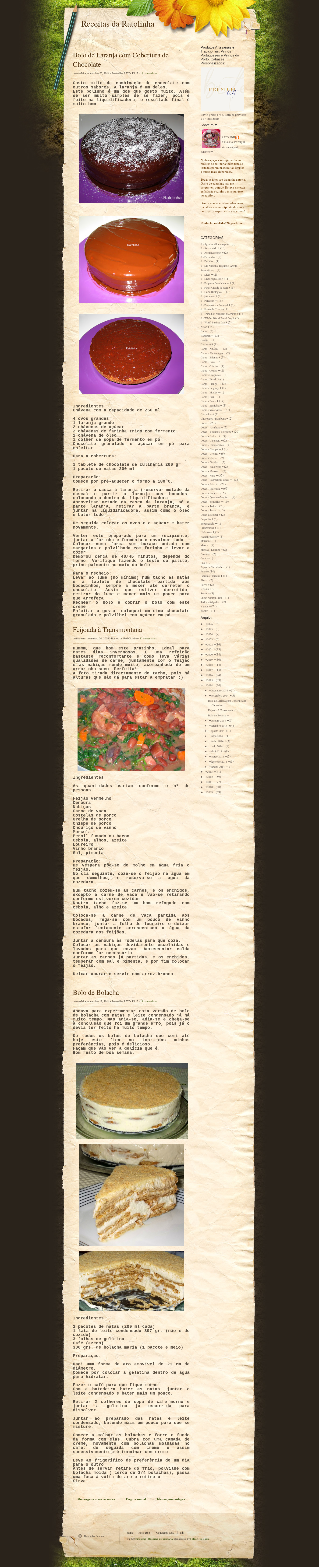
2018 (210, 664)
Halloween (206, 532)
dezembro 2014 (220, 690)
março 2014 (218, 756)
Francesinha (207, 527)
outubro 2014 (219, 720)
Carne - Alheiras (210, 349)
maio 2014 (217, 746)
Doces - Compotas (211, 449)
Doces (204, 423)
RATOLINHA (229, 137)
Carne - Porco (208, 401)
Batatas (205, 340)
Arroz (204, 327)
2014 (210, 685)
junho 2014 (217, 741)
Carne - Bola (208, 362)
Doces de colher (209, 514)
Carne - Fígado (209, 379)
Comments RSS (165, 1532)
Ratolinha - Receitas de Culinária (154, 1539)
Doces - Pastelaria (210, 488)
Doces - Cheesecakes (212, 445)
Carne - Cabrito (209, 366)
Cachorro (206, 344)
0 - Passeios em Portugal (214, 305)
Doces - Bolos (208, 436)
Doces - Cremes (209, 453)
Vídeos (204, 606)
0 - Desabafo (208, 257)
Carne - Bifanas (209, 357)
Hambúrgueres (209, 536)
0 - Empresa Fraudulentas (215, 283)
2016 (210, 675)
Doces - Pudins (209, 493)
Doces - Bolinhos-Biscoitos (216, 431)
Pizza (203, 580)
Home (130, 1532)
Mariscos (206, 541)
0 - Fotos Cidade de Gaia (214, 287)
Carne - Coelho (209, 370)
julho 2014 (217, 736)
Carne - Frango (209, 384)
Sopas (204, 593)
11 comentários (148, 73)
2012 (210, 776)
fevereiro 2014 (219, 761)
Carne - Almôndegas (212, 353)
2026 (210, 624)
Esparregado (207, 523)
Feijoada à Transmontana (107, 629)
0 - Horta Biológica (211, 292)
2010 (210, 787)
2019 (210, 659)
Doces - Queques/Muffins (215, 497)
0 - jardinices (208, 296)
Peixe (204, 571)
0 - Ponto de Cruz (210, 309)
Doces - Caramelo (210, 440)
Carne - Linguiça (210, 388)
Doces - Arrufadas (211, 427)
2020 (210, 654)
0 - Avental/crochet (211, 252)
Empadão (206, 519)
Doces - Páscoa (209, 484)
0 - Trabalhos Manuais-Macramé (218, 314)
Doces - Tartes (208, 506)
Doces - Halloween (211, 466)
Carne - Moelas (209, 392)
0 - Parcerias (207, 300)
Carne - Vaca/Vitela (211, 410)
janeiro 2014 (218, 766)
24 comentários (148, 1001)
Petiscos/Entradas (210, 576)
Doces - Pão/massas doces (215, 479)
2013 (210, 771)
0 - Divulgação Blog (212, 278)
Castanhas (206, 414)
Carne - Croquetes (211, 375)
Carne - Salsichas (210, 405)
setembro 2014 (219, 725)
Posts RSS (144, 1532)
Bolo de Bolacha (96, 992)
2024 (210, 634)
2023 (210, 639)
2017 (210, 670)
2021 (210, 649)
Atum (204, 331)
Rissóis (205, 589)
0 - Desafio (207, 261)
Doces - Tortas (208, 510)
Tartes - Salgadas (210, 602)
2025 (210, 629)
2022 (210, 644)
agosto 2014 (218, 731)
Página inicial (136, 1499)
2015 (210, 680)
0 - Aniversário (209, 248)
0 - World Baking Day (213, 322)
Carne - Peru (208, 397)
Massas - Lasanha (210, 549)
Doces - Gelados (210, 462)
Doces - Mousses (210, 471)
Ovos (203, 558)
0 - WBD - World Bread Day (216, 318)
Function (100, 1536)
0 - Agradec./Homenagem (215, 244)
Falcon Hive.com (199, 1539)
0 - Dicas (205, 274)
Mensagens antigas (171, 1499)
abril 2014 (217, 751)
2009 (210, 792)
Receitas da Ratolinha (117, 23)
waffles (204, 611)
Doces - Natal (208, 475)
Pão (203, 562)
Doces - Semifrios (210, 501)
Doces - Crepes (209, 458)
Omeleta (205, 554)
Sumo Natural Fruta (211, 597)
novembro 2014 (220, 695)
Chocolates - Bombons (213, 418)
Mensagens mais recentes (96, 1499)
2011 (210, 782)
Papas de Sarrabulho (212, 567)
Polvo (204, 584)
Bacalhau (206, 335)
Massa (204, 545)
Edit (182, 1532)
